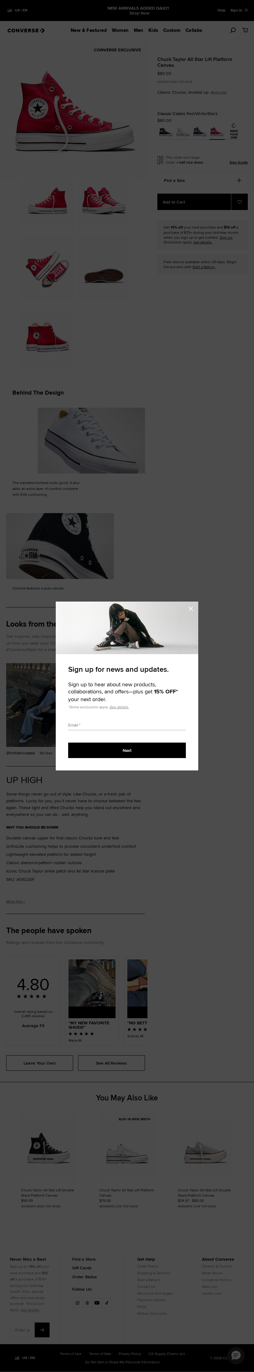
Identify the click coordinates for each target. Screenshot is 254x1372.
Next (127, 750)
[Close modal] (192, 608)
